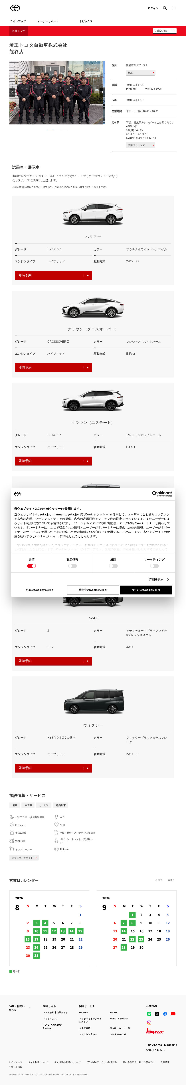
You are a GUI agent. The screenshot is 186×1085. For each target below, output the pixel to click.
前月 (160, 880)
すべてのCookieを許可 (146, 589)
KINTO (113, 1012)
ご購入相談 (161, 30)
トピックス (86, 21)
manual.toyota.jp (65, 514)
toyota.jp (43, 514)
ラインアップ (18, 21)
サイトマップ (15, 1062)
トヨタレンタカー (88, 1034)
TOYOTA (15, 8)
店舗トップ (18, 31)
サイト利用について (38, 1062)
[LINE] (149, 1014)
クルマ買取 (84, 1028)
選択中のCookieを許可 (93, 589)
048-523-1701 (135, 84)
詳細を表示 (156, 579)
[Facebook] (165, 1014)
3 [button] (63, 131)
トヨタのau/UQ (118, 1034)
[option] (57, 92)
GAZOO (83, 1012)
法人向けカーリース (120, 1028)
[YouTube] (173, 1014)
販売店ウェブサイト (22, 858)
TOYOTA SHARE (119, 1018)
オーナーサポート (48, 21)
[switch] (72, 566)
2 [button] (55, 131)
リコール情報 (15, 1067)
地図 (130, 72)
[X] (157, 1014)
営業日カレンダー (137, 145)
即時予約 (25, 275)
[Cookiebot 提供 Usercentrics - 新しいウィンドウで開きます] (156, 494)
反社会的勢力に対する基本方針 (139, 1062)
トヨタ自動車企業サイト (55, 1012)
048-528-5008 (153, 88)
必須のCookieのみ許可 (40, 589)
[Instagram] (149, 1022)
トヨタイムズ (50, 1018)
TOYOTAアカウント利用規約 (102, 1062)
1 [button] (48, 131)
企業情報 (165, 1062)
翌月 (170, 880)
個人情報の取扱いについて (68, 1062)
